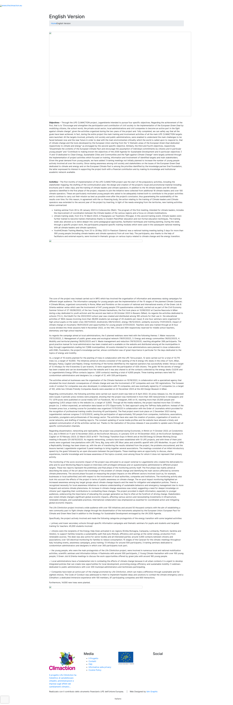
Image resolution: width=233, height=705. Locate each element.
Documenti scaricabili (46, 2)
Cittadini (83, 10)
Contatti (64, 2)
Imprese (107, 10)
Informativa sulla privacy (100, 667)
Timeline (155, 10)
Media (166, 10)
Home (47, 10)
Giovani (96, 10)
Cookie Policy (95, 670)
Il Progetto (59, 10)
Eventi (30, 2)
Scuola (72, 10)
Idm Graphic (152, 691)
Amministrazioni (122, 10)
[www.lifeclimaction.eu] (11, 5)
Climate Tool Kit (140, 10)
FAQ (73, 2)
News (20, 2)
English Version (181, 10)
